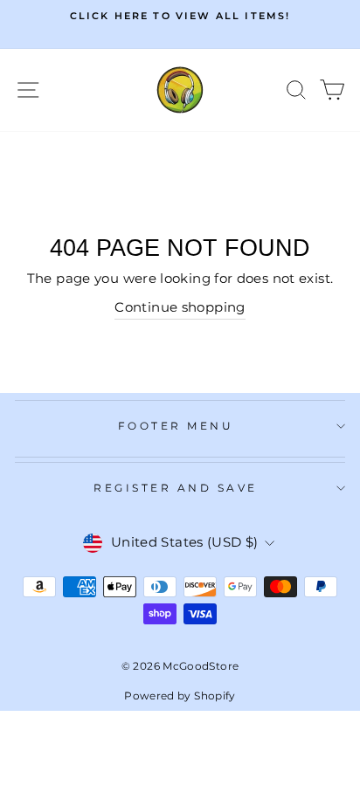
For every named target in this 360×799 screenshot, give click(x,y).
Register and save (175, 488)
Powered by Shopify (180, 695)
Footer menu (176, 426)
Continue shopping (179, 307)
